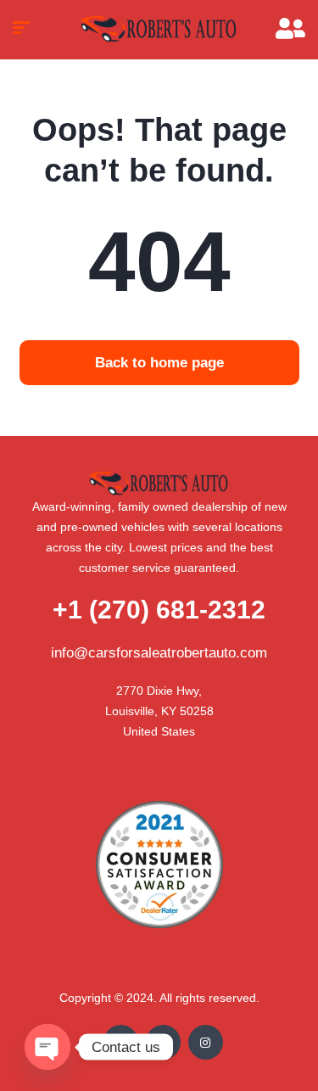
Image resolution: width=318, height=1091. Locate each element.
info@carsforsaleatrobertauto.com (159, 653)
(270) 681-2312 (159, 610)
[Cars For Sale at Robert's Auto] (159, 29)
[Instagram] (205, 1042)
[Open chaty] (47, 1047)
